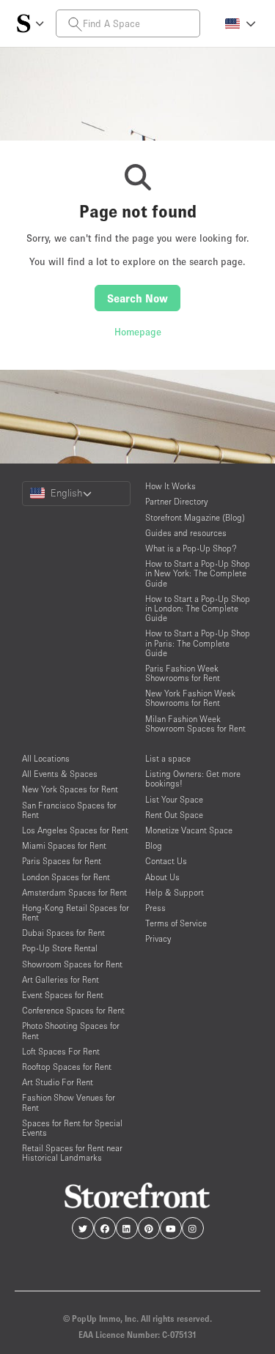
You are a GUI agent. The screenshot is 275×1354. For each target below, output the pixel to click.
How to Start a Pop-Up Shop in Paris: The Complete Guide (197, 642)
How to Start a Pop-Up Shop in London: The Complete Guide (197, 608)
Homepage (137, 332)
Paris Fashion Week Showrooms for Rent (182, 672)
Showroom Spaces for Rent (72, 964)
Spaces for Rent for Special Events (72, 1127)
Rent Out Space (174, 814)
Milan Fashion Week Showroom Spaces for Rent (195, 723)
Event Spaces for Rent (62, 995)
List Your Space (174, 799)
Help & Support (174, 892)
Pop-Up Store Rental (60, 948)
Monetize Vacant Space (188, 830)
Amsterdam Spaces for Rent (74, 892)
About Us (162, 877)
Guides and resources (186, 532)
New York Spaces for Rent (70, 789)
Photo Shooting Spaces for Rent (71, 1030)
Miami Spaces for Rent (64, 845)
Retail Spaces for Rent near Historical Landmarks (72, 1152)
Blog (153, 845)
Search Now (137, 298)
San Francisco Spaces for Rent (69, 809)
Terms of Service (176, 923)
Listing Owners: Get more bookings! (193, 778)
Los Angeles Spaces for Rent (75, 830)
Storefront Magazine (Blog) (195, 517)
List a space (168, 758)
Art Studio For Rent (57, 1082)
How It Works (170, 486)
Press (155, 907)
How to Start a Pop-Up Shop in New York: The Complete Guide (197, 573)
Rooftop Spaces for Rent (66, 1066)
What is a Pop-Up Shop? (191, 548)
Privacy (158, 938)
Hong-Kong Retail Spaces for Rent (75, 912)
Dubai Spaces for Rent (63, 932)
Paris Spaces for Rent (61, 861)
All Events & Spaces (60, 773)
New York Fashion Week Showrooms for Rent (190, 697)
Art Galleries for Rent (60, 979)
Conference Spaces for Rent (73, 1010)
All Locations (46, 758)
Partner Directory (176, 501)
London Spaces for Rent (66, 877)
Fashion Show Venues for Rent (68, 1102)
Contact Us (166, 861)
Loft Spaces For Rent (61, 1051)
